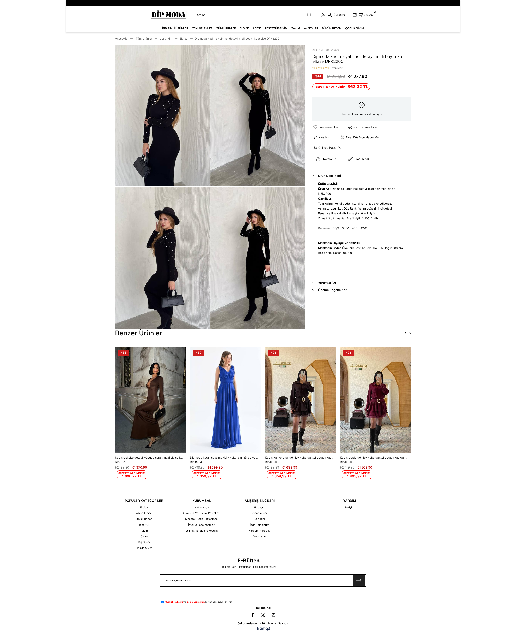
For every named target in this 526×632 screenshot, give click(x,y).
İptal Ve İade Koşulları (201, 524)
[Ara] (309, 15)
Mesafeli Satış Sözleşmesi (201, 518)
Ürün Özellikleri (329, 176)
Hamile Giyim (144, 547)
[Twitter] (263, 615)
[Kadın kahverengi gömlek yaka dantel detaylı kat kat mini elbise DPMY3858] (300, 400)
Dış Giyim (144, 542)
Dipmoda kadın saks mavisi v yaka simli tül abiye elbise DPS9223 (224, 457)
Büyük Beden (144, 518)
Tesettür (143, 524)
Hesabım (259, 507)
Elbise (144, 507)
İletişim (349, 507)
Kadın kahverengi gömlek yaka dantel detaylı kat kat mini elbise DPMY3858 (299, 457)
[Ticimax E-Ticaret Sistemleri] (263, 629)
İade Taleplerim (259, 524)
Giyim (144, 536)
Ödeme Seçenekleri (332, 290)
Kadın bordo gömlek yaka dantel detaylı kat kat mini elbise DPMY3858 (374, 457)
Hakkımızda (202, 507)
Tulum (144, 530)
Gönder (359, 580)
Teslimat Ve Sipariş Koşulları (201, 530)
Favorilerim (259, 536)
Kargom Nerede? (259, 530)
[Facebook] (252, 615)
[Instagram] (273, 615)
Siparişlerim (259, 513)
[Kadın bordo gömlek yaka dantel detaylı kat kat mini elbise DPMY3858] (375, 400)
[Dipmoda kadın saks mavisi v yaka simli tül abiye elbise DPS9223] (225, 400)
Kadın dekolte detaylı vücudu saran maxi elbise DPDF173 (149, 457)
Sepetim (259, 518)
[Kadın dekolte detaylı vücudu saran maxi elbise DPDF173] (150, 400)
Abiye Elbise (144, 513)
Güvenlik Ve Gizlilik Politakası (201, 513)
